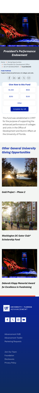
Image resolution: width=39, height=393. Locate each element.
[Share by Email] (29, 78)
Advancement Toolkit (13, 337)
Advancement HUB (13, 334)
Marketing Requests (13, 341)
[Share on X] (24, 78)
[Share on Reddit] (19, 78)
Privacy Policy (10, 362)
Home (3, 62)
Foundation (9, 355)
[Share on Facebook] (9, 78)
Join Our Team (11, 351)
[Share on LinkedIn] (14, 78)
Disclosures (9, 359)
